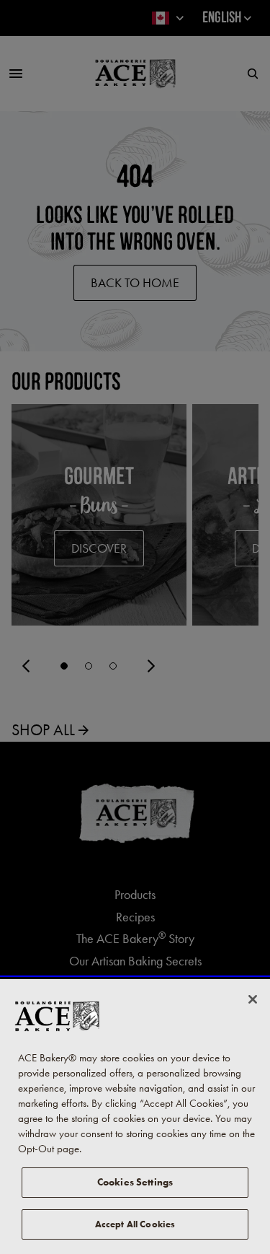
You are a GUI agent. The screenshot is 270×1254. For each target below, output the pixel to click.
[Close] (253, 999)
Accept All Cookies (135, 1224)
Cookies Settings (135, 1182)
